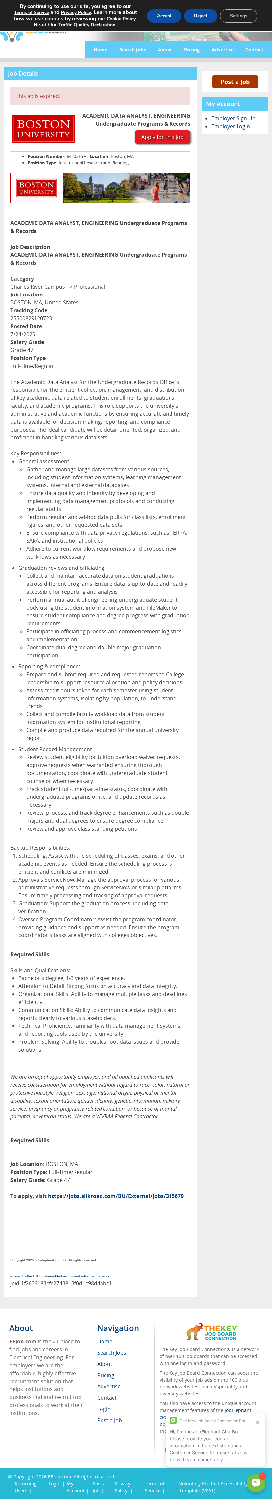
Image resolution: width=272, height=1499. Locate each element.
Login (55, 1483)
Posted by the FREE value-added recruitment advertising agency (60, 1276)
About (165, 49)
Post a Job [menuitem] (109, 1420)
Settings (238, 16)
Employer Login (230, 126)
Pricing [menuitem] (105, 1375)
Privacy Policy (76, 12)
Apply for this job (162, 137)
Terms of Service (31, 12)
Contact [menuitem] (107, 1397)
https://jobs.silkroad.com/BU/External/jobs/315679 (116, 1196)
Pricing (192, 49)
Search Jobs (132, 49)
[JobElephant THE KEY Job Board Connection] (211, 1326)
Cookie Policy (121, 19)
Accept (164, 16)
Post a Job (235, 82)
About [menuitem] (104, 1364)
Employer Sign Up (233, 118)
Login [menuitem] (104, 1409)
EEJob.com (59, 1477)
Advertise (223, 49)
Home (100, 49)
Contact (254, 49)
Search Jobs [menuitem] (111, 1352)
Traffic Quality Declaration (86, 25)
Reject (200, 16)
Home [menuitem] (104, 1341)
